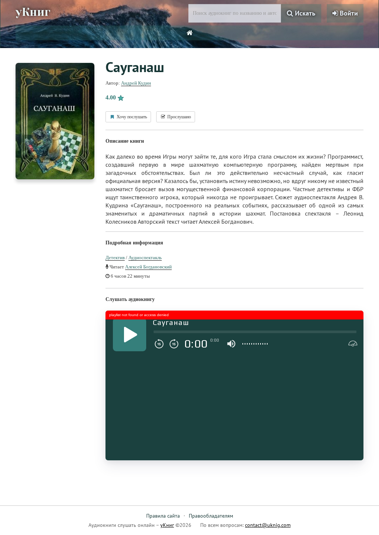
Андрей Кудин (136, 83)
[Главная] (190, 33)
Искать (304, 13)
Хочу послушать (131, 116)
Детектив (115, 257)
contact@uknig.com (268, 525)
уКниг (33, 12)
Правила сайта (163, 515)
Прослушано (178, 116)
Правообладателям (211, 515)
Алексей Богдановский (148, 267)
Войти (348, 13)
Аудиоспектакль (145, 257)
